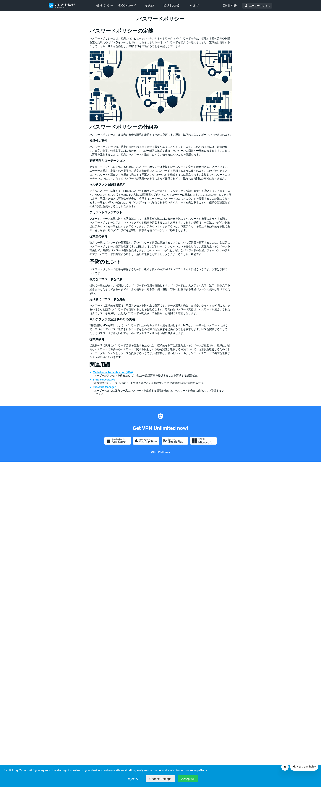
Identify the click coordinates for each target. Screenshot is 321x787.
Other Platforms (160, 452)
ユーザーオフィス (259, 5)
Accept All (187, 779)
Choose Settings (160, 779)
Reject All (133, 779)
